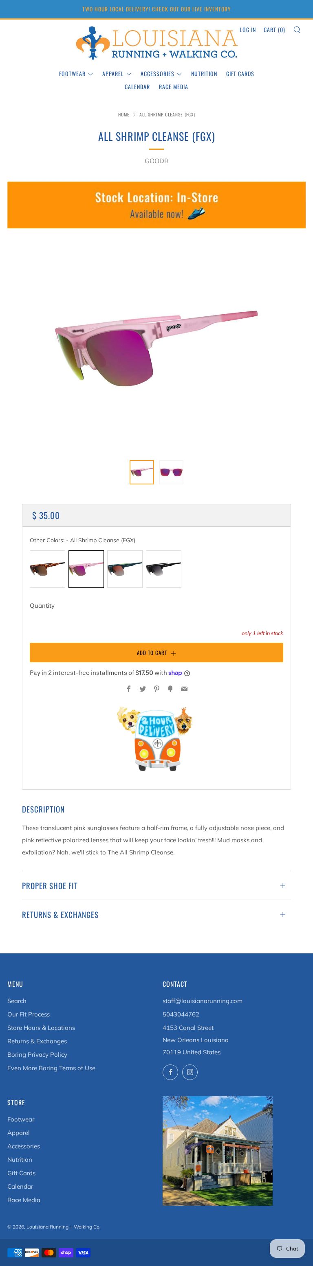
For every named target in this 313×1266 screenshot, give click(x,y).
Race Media (173, 86)
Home (124, 114)
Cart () (274, 29)
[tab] (142, 472)
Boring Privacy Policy (37, 1054)
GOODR (157, 161)
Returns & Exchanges (37, 1041)
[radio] (47, 569)
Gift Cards (240, 73)
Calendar (137, 86)
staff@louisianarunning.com (202, 1001)
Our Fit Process (28, 1014)
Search (16, 1001)
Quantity (42, 605)
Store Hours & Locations (41, 1028)
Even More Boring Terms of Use (51, 1068)
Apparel (113, 73)
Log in (248, 29)
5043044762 (181, 1014)
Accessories (157, 73)
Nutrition (204, 73)
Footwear (72, 73)
